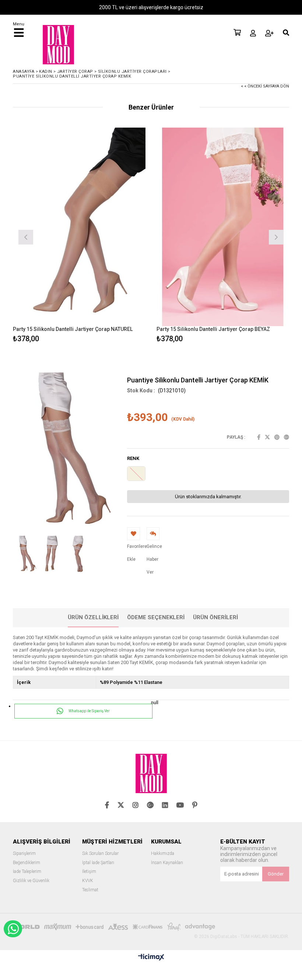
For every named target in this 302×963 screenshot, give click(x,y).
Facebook (258, 437)
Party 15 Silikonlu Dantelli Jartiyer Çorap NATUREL (73, 329)
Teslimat (90, 890)
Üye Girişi (253, 33)
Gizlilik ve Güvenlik (31, 880)
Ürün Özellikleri (93, 617)
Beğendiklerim (26, 862)
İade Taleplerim (27, 871)
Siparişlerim (24, 853)
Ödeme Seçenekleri (156, 617)
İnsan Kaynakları (167, 862)
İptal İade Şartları (98, 862)
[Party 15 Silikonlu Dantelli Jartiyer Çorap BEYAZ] (223, 227)
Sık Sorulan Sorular (100, 853)
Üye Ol (269, 33)
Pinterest (277, 437)
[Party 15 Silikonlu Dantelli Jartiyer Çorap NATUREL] (79, 227)
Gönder (276, 874)
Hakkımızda (162, 853)
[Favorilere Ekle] (79, 236)
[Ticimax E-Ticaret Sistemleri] (151, 957)
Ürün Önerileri (215, 617)
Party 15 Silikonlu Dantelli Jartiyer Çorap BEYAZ (213, 329)
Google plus (286, 437)
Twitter (267, 437)
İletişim (89, 871)
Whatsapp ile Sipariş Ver (89, 711)
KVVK (87, 880)
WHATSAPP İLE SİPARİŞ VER (13, 928)
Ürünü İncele (112, 236)
